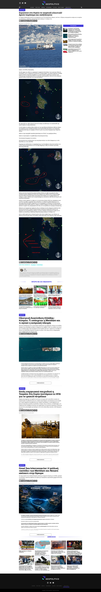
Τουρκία (40, 264)
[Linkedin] (26, 21)
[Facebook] (20, 21)
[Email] (32, 21)
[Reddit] (24, 21)
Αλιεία (34, 264)
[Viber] (30, 21)
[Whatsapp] (28, 21)
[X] (22, 21)
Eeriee (58, 590)
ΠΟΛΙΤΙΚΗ (37, 7)
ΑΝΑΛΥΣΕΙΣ (68, 7)
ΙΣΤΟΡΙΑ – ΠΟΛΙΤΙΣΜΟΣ (58, 7)
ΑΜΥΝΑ (43, 7)
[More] (36, 21)
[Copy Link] (34, 21)
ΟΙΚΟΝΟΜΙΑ (49, 7)
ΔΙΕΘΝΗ (32, 7)
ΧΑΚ (25, 269)
